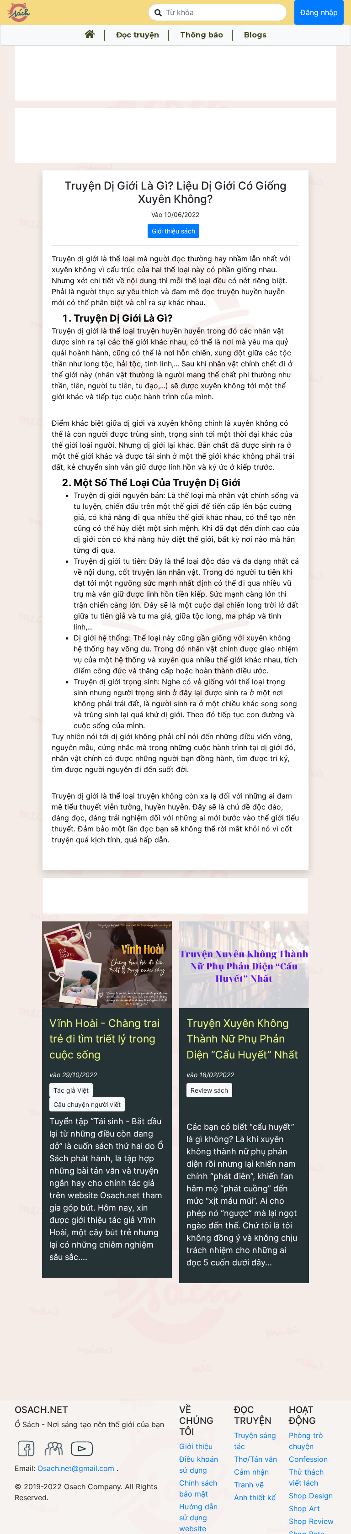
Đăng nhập (319, 12)
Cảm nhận (251, 1471)
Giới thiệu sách (173, 231)
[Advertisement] (175, 73)
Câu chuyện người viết (87, 1104)
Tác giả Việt (71, 1090)
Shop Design (311, 1495)
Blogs (255, 35)
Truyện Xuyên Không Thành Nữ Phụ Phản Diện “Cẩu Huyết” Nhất (242, 1039)
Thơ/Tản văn (255, 1459)
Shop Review (311, 1521)
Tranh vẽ (249, 1484)
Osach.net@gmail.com (75, 1468)
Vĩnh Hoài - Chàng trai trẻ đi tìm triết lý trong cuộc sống (104, 1039)
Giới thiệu (196, 1446)
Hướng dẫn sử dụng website (198, 1517)
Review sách (209, 1090)
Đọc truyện (137, 35)
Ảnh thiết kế (255, 1497)
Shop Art (304, 1508)
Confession (308, 1459)
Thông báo (201, 35)
